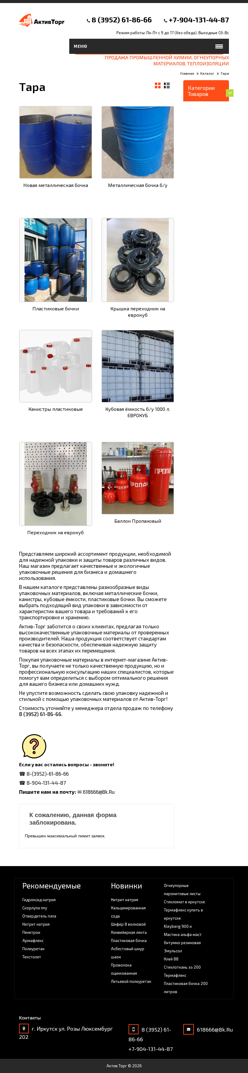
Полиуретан (33, 948)
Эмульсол (173, 950)
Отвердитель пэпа (39, 916)
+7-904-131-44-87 (199, 19)
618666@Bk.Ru (215, 1029)
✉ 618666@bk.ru (96, 792)
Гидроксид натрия (39, 899)
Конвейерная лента (129, 932)
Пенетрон (31, 932)
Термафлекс (175, 975)
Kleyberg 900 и (178, 926)
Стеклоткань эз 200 (182, 967)
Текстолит (31, 956)
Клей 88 (171, 959)
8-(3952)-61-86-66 (48, 773)
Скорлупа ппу (34, 907)
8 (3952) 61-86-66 (122, 19)
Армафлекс (33, 940)
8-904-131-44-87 (46, 783)
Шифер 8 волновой (128, 924)
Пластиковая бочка (129, 940)
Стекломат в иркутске (184, 901)
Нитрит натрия (36, 924)
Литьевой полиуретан (131, 981)
